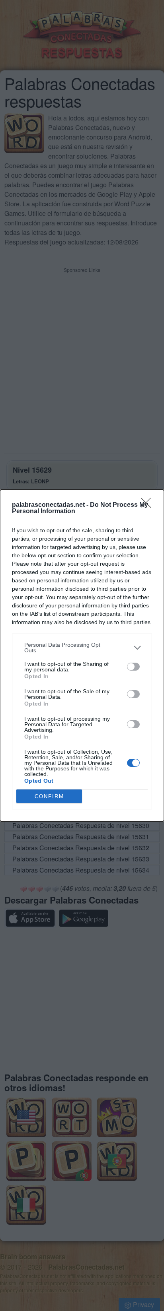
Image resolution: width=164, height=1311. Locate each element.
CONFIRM (49, 796)
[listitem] (82, 647)
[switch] (133, 667)
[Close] (148, 505)
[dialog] (82, 655)
